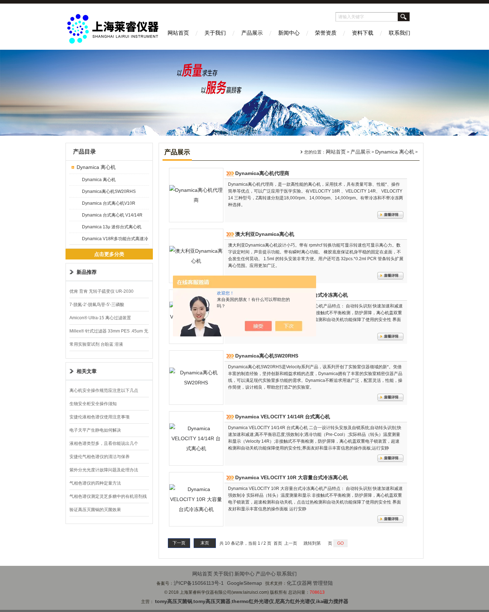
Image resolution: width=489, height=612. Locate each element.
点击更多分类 (109, 254)
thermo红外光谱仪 (253, 601)
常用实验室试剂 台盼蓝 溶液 (96, 344)
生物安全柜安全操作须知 (93, 403)
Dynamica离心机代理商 (262, 173)
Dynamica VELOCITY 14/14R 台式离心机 (282, 416)
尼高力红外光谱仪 (295, 601)
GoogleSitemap (244, 583)
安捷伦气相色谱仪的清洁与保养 (99, 456)
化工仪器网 (299, 583)
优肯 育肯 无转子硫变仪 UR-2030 (101, 291)
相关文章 (87, 371)
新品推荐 (87, 272)
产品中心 (266, 574)
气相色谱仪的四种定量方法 (95, 483)
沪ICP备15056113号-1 (199, 583)
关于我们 (215, 33)
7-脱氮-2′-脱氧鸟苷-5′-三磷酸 (96, 304)
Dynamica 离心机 (96, 167)
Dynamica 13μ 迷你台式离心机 (111, 226)
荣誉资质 (326, 33)
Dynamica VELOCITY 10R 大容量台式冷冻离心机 (291, 477)
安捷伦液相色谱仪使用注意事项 (99, 416)
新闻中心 (289, 33)
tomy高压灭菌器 (212, 601)
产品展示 (252, 33)
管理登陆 (323, 583)
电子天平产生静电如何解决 (95, 430)
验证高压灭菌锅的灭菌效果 (95, 509)
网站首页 (178, 33)
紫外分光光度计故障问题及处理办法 (103, 469)
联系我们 (399, 33)
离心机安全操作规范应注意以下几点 (103, 390)
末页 (204, 542)
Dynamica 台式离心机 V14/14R (112, 215)
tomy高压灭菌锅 (173, 601)
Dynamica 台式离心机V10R (108, 203)
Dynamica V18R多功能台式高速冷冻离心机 (115, 240)
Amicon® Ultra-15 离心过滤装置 (100, 317)
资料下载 (362, 33)
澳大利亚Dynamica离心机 (264, 234)
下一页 (179, 542)
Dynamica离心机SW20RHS (109, 191)
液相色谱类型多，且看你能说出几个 (103, 443)
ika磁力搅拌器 (332, 601)
